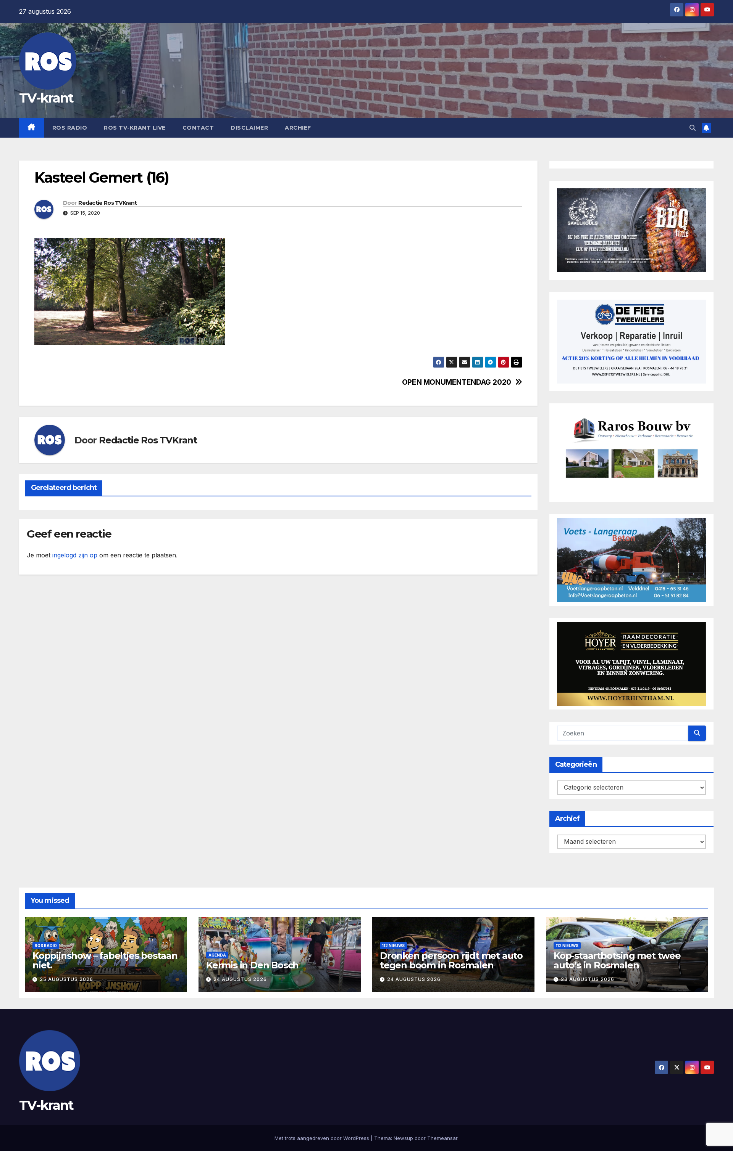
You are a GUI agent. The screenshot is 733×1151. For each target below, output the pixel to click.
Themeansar (442, 1138)
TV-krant (46, 98)
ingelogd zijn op (74, 555)
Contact (198, 127)
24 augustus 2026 (240, 979)
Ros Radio (69, 127)
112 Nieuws (393, 945)
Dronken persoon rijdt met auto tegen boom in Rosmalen (451, 960)
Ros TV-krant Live (135, 127)
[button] (692, 128)
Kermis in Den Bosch (252, 965)
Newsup (403, 1138)
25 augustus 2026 (66, 979)
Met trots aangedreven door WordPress (322, 1138)
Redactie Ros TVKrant (107, 202)
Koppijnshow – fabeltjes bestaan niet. (105, 960)
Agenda (217, 955)
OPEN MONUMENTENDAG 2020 (456, 382)
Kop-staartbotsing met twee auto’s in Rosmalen (617, 960)
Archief (298, 127)
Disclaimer (249, 127)
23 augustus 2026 (587, 979)
